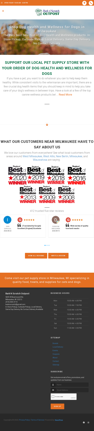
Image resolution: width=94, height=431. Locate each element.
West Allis (49, 156)
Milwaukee (76, 156)
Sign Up (57, 406)
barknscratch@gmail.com (15, 304)
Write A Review (58, 256)
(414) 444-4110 (12, 302)
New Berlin (62, 156)
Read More (65, 94)
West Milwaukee (32, 156)
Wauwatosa (40, 159)
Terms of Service (37, 420)
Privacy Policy (24, 420)
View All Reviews (36, 256)
